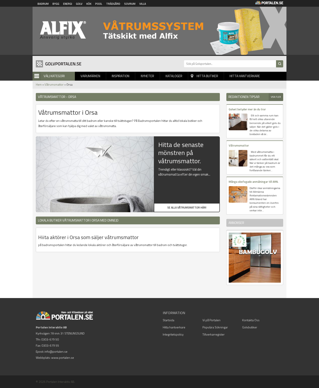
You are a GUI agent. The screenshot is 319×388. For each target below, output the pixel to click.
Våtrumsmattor (54, 84)
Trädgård (113, 4)
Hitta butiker (207, 75)
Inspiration (120, 75)
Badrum (43, 4)
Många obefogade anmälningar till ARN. (253, 181)
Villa (142, 4)
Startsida (168, 320)
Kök (88, 4)
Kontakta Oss (251, 320)
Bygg (56, 4)
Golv (79, 4)
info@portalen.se (55, 351)
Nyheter (147, 75)
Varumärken (90, 75)
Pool (98, 4)
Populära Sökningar (215, 327)
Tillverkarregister (213, 334)
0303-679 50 (50, 339)
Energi (67, 4)
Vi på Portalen (211, 320)
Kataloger (174, 75)
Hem (39, 84)
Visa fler (276, 97)
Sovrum (129, 4)
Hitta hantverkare (245, 75)
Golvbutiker (249, 327)
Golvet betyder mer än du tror (247, 109)
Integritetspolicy (173, 334)
